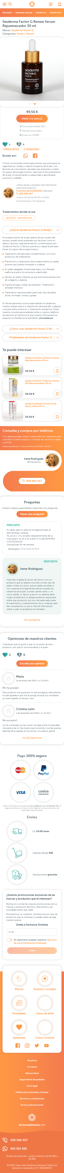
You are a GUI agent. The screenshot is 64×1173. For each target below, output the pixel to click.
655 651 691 (18, 1148)
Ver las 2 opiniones (32, 738)
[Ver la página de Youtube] (46, 1045)
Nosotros (32, 1060)
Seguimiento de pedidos (32, 1079)
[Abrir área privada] (51, 4)
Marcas (19, 989)
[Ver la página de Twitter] (36, 1045)
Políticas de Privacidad (34, 943)
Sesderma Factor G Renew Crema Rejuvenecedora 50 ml (42, 359)
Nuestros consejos (45, 989)
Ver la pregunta (32, 620)
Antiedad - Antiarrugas (19, 218)
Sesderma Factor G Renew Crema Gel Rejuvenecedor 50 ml (42, 381)
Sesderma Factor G (22, 30)
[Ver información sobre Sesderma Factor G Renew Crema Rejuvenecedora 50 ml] (13, 365)
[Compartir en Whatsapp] (25, 156)
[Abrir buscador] (10, 4)
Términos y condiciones (32, 1098)
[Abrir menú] (4, 4)
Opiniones (19, 1037)
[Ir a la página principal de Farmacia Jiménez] (32, 4)
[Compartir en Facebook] (35, 156)
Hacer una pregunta (32, 514)
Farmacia (7, 12)
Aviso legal (32, 1086)
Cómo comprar (45, 1037)
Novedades (19, 1013)
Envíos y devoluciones (32, 1105)
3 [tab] (35, 104)
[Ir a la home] (32, 1120)
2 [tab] (32, 104)
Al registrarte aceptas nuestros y (35, 941)
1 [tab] (29, 104)
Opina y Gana (32, 1073)
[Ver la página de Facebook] (17, 1045)
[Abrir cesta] (60, 4)
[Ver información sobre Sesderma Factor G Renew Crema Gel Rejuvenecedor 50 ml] (13, 387)
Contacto (32, 1067)
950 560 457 (26, 193)
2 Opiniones (31, 149)
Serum (30, 33)
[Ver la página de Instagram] (27, 1045)
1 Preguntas (10, 149)
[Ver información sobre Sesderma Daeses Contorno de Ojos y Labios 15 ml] (13, 410)
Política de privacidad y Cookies (32, 1092)
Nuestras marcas (23, 12)
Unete (32, 950)
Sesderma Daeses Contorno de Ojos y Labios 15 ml (40, 404)
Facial (20, 33)
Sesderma (41, 12)
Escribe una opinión (32, 663)
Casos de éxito (45, 1013)
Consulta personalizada (29, 191)
